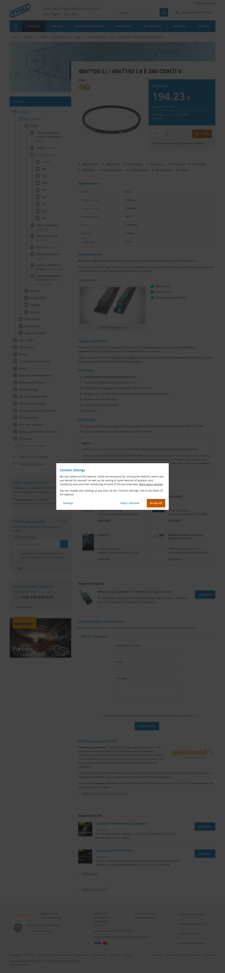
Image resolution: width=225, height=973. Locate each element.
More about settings (151, 484)
